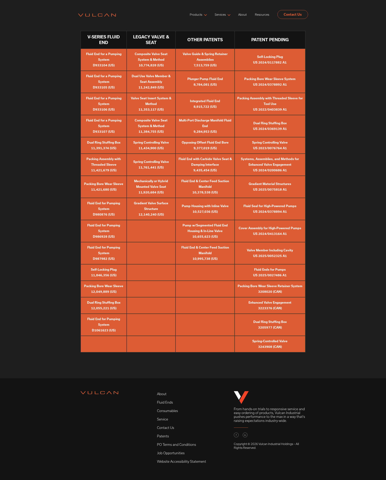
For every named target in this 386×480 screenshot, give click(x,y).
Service (162, 419)
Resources (262, 14)
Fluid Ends (165, 402)
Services (220, 14)
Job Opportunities (171, 453)
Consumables (167, 411)
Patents (163, 436)
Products (196, 14)
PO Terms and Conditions (176, 444)
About (242, 14)
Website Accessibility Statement (181, 461)
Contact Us (293, 14)
